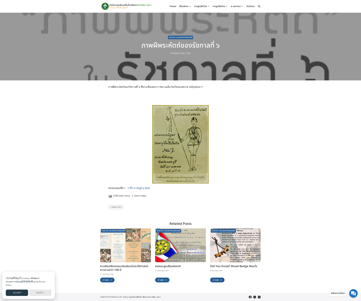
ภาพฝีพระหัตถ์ (116, 207)
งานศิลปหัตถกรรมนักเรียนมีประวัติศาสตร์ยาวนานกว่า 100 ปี (124, 268)
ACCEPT (17, 293)
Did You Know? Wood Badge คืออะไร (233, 266)
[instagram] (259, 297)
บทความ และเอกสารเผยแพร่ (180, 37)
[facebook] (250, 297)
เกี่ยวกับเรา (184, 6)
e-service (236, 6)
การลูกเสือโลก (200, 6)
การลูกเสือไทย (219, 6)
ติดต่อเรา (250, 6)
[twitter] (254, 297)
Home (173, 6)
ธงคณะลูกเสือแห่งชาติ (168, 266)
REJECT (40, 293)
